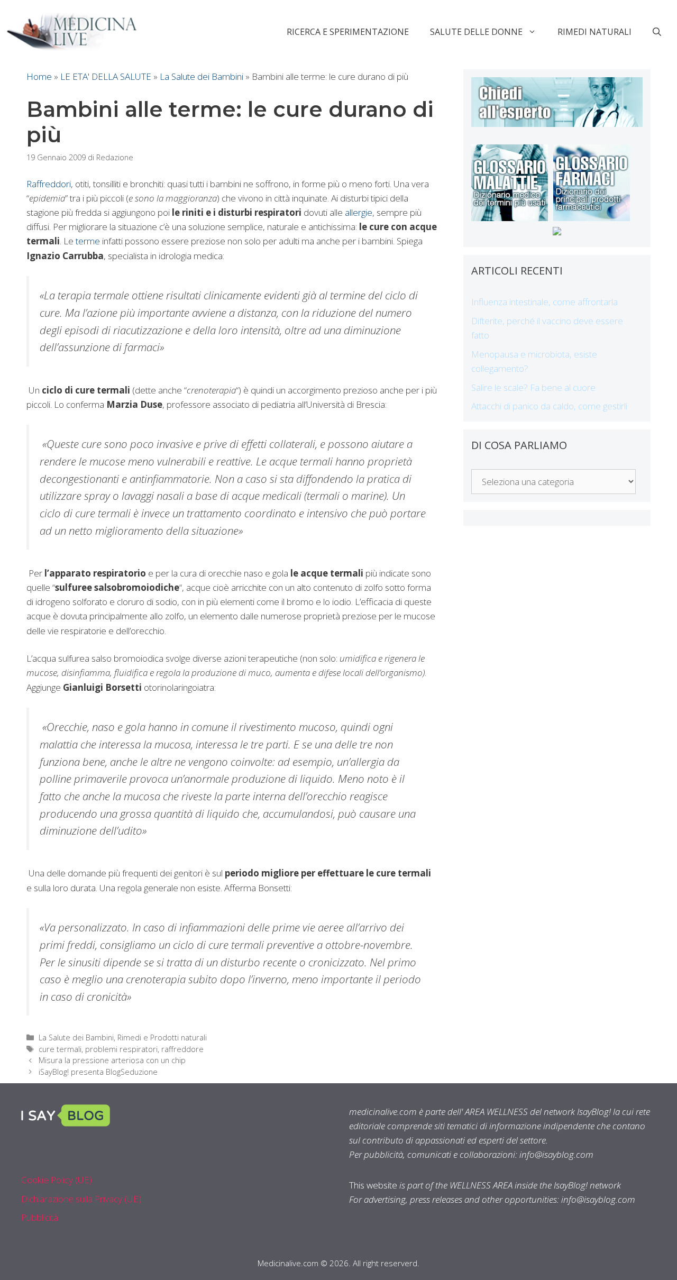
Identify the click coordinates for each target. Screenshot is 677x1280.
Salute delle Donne (476, 32)
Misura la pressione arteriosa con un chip (112, 1060)
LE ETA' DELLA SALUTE (105, 76)
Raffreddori (48, 184)
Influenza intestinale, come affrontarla (544, 302)
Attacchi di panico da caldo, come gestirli (549, 406)
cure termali (60, 1049)
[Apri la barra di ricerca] (657, 32)
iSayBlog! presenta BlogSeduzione (98, 1072)
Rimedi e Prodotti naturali (162, 1037)
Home (39, 76)
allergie (358, 212)
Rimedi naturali (594, 32)
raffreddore (182, 1049)
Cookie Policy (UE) (56, 1180)
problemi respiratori (121, 1049)
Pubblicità (39, 1217)
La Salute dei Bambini (201, 76)
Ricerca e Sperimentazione (348, 32)
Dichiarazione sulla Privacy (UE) (81, 1199)
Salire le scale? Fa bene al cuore (533, 387)
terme (88, 241)
